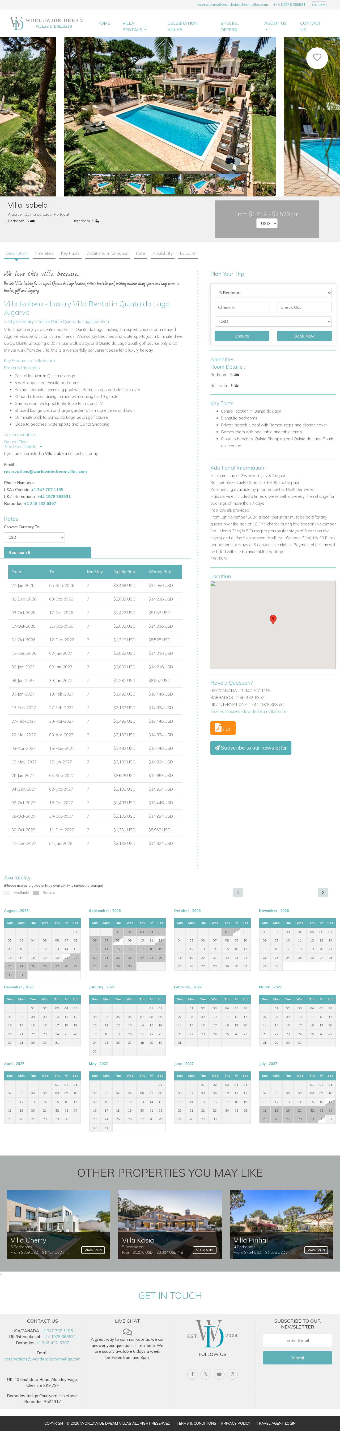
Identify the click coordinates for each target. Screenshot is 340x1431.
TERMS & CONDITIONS (196, 1423)
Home (103, 23)
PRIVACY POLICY (235, 1423)
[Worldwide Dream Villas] (46, 23)
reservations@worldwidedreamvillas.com (232, 4)
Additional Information (108, 253)
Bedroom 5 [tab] (19, 552)
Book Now (304, 336)
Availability (162, 253)
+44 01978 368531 (289, 4)
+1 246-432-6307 (52, 1342)
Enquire (242, 336)
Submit (297, 1357)
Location (188, 253)
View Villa (93, 1250)
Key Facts (70, 253)
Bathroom (81, 221)
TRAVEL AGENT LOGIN (276, 1423)
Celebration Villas (182, 26)
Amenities (44, 253)
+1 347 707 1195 (47, 489)
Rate (140, 253)
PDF (226, 729)
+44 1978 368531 (54, 496)
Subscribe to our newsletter (253, 748)
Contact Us (310, 26)
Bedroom (16, 221)
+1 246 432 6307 (40, 503)
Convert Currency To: (22, 526)
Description (16, 253)
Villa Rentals (132, 26)
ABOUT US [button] (275, 23)
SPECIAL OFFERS (230, 26)
